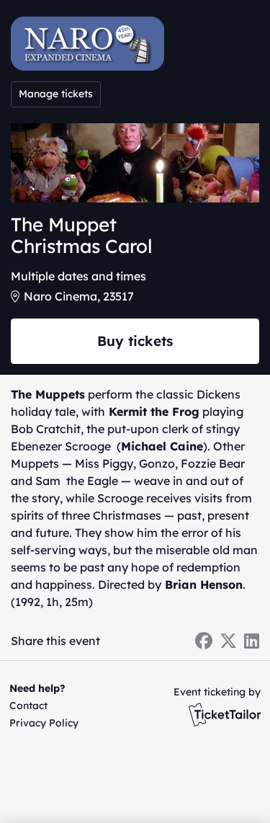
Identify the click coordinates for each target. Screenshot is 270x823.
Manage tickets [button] (56, 93)
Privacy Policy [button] (43, 722)
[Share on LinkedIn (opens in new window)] (251, 640)
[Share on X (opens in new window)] (228, 640)
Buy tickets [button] (135, 341)
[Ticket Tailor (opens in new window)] (225, 714)
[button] (41, 705)
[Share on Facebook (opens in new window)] (203, 640)
